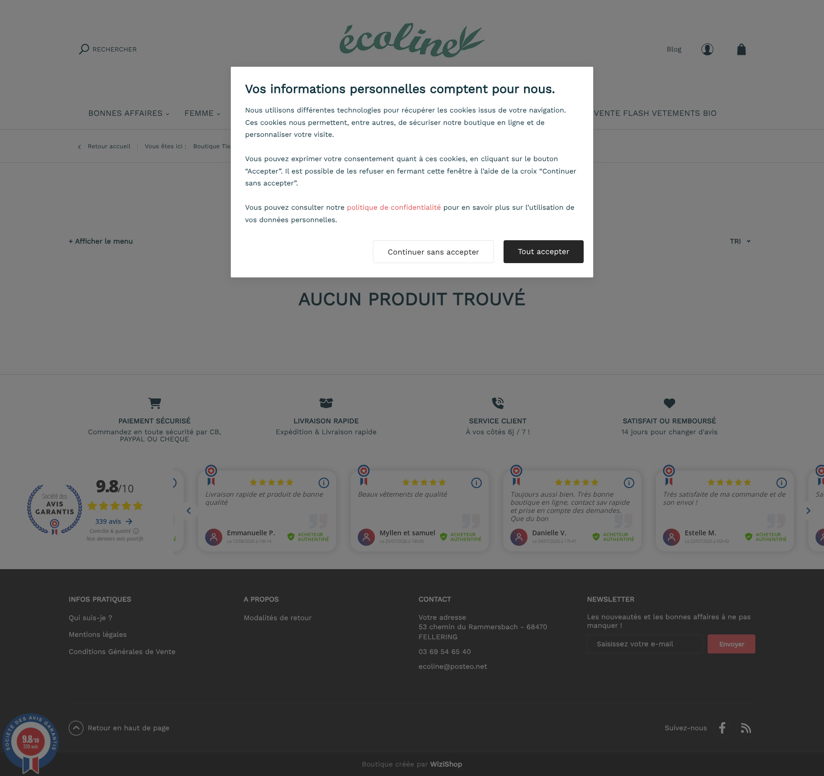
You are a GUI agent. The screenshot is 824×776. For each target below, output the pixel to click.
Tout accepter (543, 251)
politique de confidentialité (394, 207)
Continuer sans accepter (433, 251)
